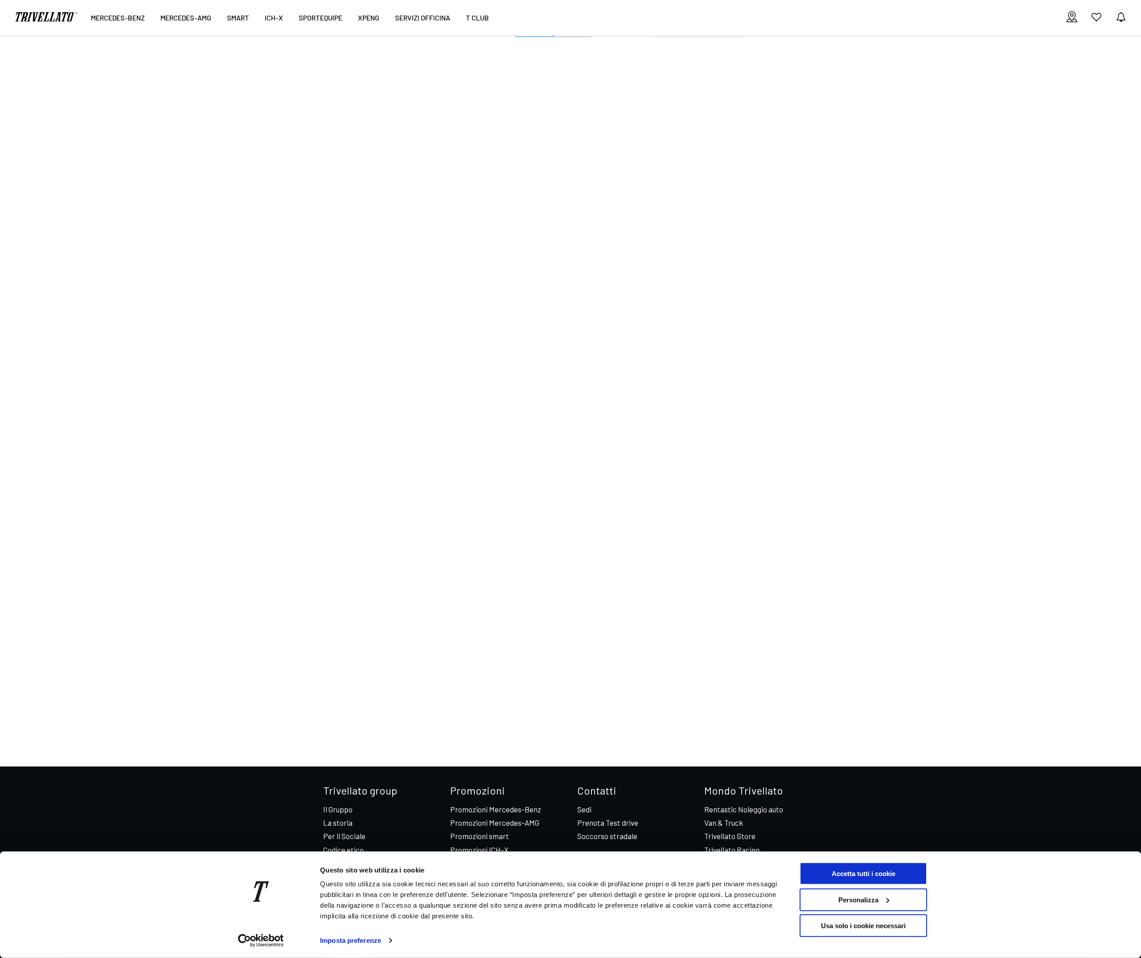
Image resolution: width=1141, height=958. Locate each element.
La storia (338, 822)
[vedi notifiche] (1121, 17)
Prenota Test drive (607, 822)
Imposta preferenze (350, 940)
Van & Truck (723, 822)
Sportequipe (320, 17)
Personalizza (858, 899)
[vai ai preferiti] (1096, 20)
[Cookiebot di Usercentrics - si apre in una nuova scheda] (261, 940)
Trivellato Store (729, 836)
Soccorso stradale (607, 836)
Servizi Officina (422, 17)
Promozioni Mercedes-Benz (495, 809)
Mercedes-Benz (118, 17)
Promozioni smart (479, 836)
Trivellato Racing (731, 849)
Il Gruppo (338, 809)
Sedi (584, 809)
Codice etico (343, 849)
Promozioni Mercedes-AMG (494, 822)
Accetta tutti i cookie (863, 873)
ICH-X (274, 17)
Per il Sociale (344, 836)
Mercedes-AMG (185, 17)
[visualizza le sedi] (1072, 17)
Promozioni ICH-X (479, 849)
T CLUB (477, 17)
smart (238, 17)
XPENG (368, 17)
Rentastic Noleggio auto (743, 809)
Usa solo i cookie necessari (863, 925)
